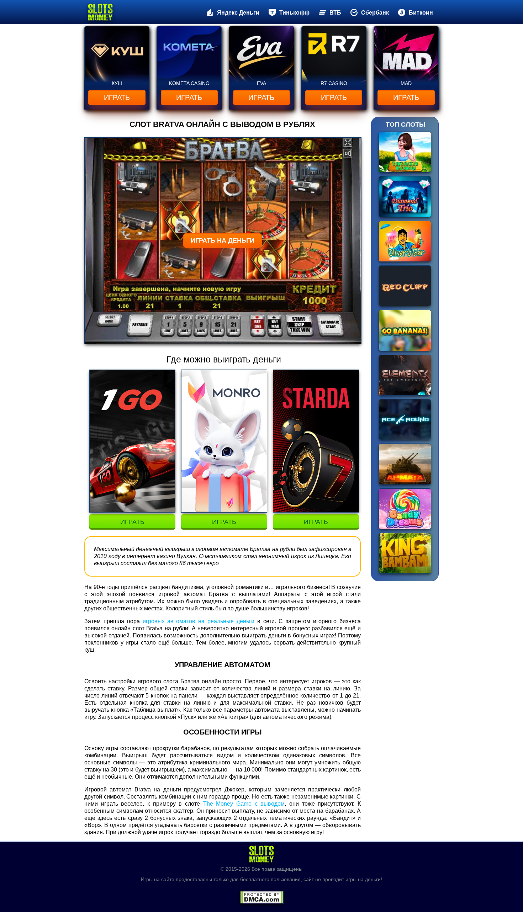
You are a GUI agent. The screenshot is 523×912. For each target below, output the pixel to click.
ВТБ (335, 13)
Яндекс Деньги (238, 13)
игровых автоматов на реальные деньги (198, 621)
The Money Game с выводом (244, 804)
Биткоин (421, 13)
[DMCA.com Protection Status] (262, 895)
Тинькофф (294, 13)
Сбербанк (375, 13)
